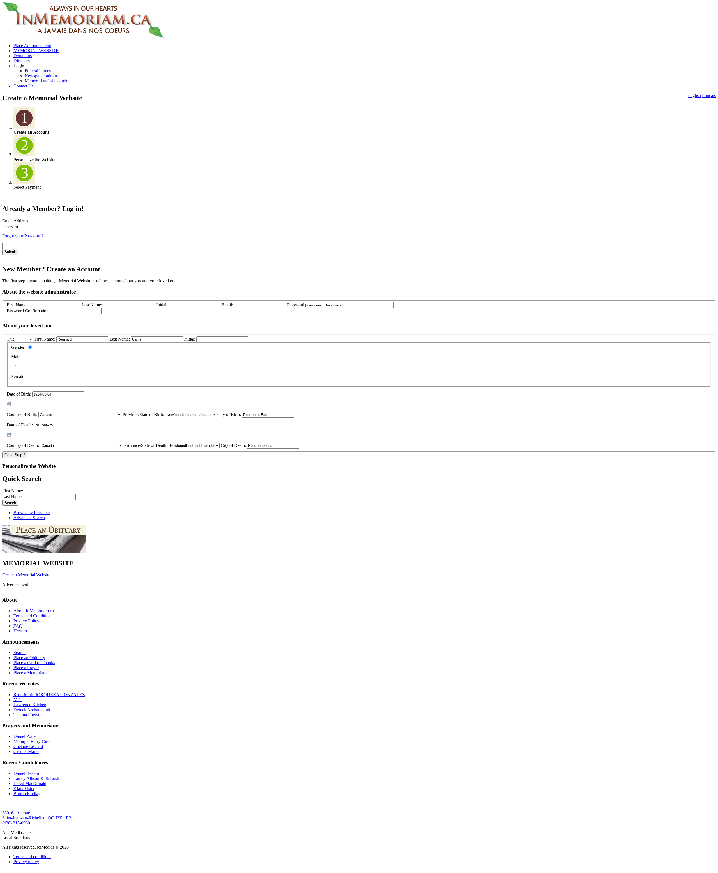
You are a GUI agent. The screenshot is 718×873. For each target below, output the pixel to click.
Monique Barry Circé (32, 741)
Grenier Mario (26, 751)
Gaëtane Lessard (28, 746)
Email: (227, 304)
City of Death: (233, 445)
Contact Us (23, 86)
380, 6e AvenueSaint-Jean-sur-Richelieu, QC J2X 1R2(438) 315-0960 (36, 817)
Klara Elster (23, 788)
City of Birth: (229, 414)
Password (10, 226)
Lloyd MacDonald (29, 783)
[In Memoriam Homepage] (83, 36)
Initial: (161, 304)
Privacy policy (26, 861)
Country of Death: (23, 445)
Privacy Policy (26, 620)
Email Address (15, 220)
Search (19, 652)
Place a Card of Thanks (34, 662)
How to (20, 631)
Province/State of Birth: (143, 414)
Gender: (18, 347)
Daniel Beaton (26, 773)
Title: (12, 339)
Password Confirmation (28, 310)
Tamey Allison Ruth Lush (36, 778)
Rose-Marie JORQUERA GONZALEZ (49, 694)
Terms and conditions (32, 856)
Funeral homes (38, 70)
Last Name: (92, 304)
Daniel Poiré (24, 736)
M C (17, 699)
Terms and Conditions (32, 615)
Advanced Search (29, 517)
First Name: (17, 304)
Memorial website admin (46, 80)
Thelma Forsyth (27, 714)
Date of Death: (20, 424)
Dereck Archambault (31, 709)
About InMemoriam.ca (33, 610)
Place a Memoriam (30, 672)
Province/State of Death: (145, 445)
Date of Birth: (19, 394)
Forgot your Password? (22, 236)
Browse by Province (31, 512)
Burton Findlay (26, 793)
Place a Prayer (26, 667)
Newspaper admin (41, 75)
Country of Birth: (22, 414)
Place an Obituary (29, 657)
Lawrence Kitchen (29, 704)
